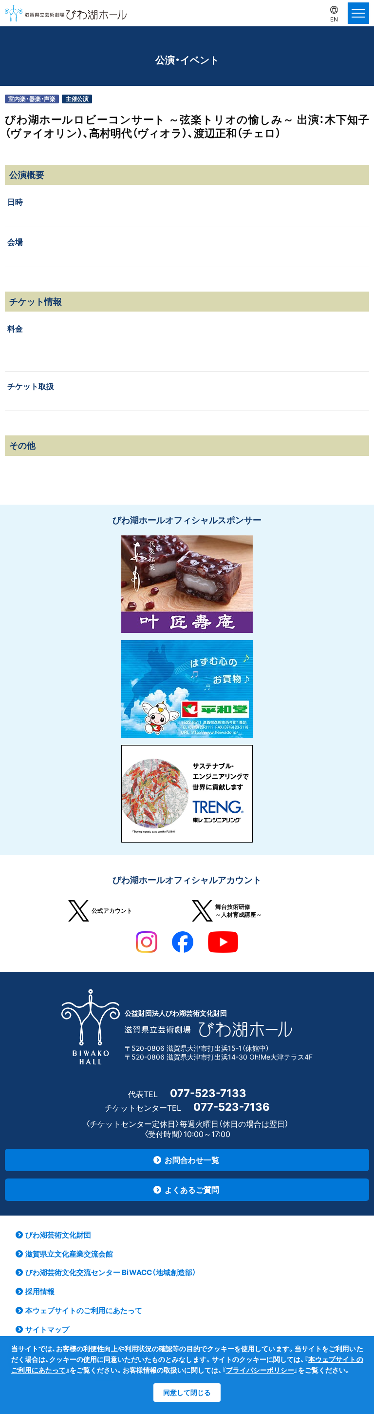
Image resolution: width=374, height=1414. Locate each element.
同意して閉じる (187, 1392)
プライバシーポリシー (260, 1370)
